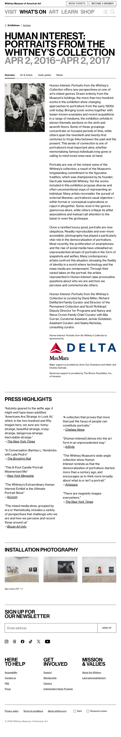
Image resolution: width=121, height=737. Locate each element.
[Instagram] (6, 641)
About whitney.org (57, 711)
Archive (27, 25)
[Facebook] (22, 641)
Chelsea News (75, 429)
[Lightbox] (25, 107)
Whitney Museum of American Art (23, 3)
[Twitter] (39, 641)
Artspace (71, 484)
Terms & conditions (33, 711)
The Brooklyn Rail (19, 458)
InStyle (70, 446)
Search (112, 12)
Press (8, 688)
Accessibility (11, 672)
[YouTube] (47, 641)
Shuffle (105, 12)
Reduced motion (98, 711)
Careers (48, 683)
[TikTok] (31, 641)
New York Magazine (20, 475)
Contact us (10, 678)
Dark (79, 711)
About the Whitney (91, 672)
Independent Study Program (58, 688)
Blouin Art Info (16, 526)
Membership (50, 678)
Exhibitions (14, 25)
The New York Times (79, 501)
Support (48, 672)
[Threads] (14, 641)
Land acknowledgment (94, 678)
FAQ (7, 683)
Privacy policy (12, 711)
